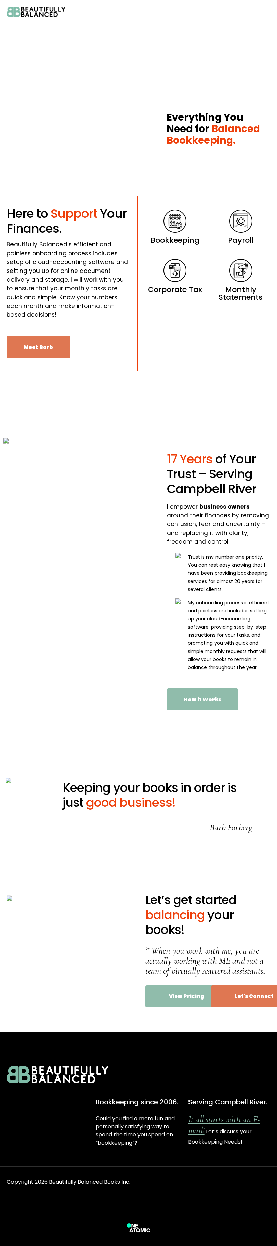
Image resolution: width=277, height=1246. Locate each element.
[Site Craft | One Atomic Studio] (138, 1227)
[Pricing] (174, 227)
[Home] (36, 15)
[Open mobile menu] (263, 12)
